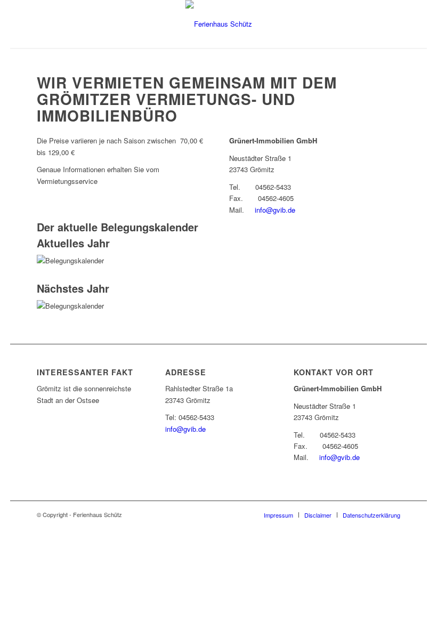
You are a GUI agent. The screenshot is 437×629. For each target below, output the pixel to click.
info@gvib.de (275, 210)
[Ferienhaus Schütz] (218, 24)
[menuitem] (278, 515)
